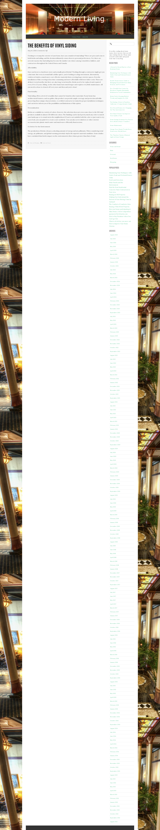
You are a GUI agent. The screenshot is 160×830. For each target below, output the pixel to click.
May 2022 (113, 367)
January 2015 (114, 709)
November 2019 (115, 483)
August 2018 (114, 542)
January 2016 (114, 662)
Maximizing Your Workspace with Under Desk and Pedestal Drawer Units (120, 75)
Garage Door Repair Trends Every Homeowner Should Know (120, 130)
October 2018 (114, 534)
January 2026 (114, 262)
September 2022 (115, 351)
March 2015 (113, 701)
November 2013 (115, 763)
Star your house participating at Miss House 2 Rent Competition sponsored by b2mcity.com (120, 211)
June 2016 (113, 643)
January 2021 (114, 429)
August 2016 (114, 635)
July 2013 (112, 779)
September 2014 (115, 724)
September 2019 (115, 491)
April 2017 (113, 604)
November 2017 (115, 577)
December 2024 (115, 281)
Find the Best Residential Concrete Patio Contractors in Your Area (119, 189)
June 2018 (113, 549)
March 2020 (113, 468)
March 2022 (113, 375)
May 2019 (113, 507)
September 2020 (115, 445)
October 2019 (114, 487)
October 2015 (114, 674)
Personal (113, 154)
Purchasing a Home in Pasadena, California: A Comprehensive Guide (121, 103)
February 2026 (114, 258)
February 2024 (114, 301)
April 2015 (113, 697)
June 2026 (113, 242)
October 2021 (114, 394)
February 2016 (114, 658)
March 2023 (113, 328)
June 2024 (113, 293)
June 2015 (113, 689)
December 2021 (115, 386)
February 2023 (114, 332)
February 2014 (114, 752)
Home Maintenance (116, 125)
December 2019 (115, 480)
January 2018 (114, 569)
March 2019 (113, 514)
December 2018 (115, 526)
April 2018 (113, 557)
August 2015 (114, 682)
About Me (85, 37)
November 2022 (115, 343)
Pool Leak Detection (116, 180)
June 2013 (113, 783)
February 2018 (114, 565)
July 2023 (113, 316)
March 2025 (113, 277)
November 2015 (115, 670)
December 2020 (115, 433)
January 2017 (114, 616)
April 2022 (113, 371)
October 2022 (114, 347)
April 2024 (113, 297)
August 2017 (114, 588)
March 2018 (113, 561)
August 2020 (114, 448)
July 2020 (113, 452)
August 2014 (114, 728)
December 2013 (115, 759)
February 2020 (114, 472)
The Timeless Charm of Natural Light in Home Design (120, 136)
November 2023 (115, 309)
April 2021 (113, 417)
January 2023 (114, 336)
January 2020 (114, 476)
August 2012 (114, 822)
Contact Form (76, 37)
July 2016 (113, 639)
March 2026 (113, 254)
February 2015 (114, 705)
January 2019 (114, 522)
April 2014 (113, 744)
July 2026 (113, 239)
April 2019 (113, 511)
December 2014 (115, 713)
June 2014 (113, 736)
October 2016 (114, 627)
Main (111, 150)
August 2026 (114, 235)
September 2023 (115, 312)
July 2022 (113, 359)
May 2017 (113, 600)
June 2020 (113, 456)
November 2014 (115, 717)
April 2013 (113, 790)
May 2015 (113, 693)
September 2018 (115, 538)
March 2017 (113, 608)
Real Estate (113, 158)
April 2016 (113, 651)
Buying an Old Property (117, 195)
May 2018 (113, 553)
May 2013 (113, 787)
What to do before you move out (120, 221)
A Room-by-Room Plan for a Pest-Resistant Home (120, 68)
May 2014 (113, 740)
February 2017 (114, 612)
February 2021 (114, 425)
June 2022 (113, 363)
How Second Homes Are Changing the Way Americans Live (120, 109)
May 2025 (113, 274)
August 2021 (114, 402)
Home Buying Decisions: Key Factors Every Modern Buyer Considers (121, 120)
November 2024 (115, 285)
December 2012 (115, 806)
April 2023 (113, 324)
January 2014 (114, 755)
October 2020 (114, 441)
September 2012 (115, 818)
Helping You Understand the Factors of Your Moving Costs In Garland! (120, 199)
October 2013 (114, 767)
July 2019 (113, 499)
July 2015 (113, 685)
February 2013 (114, 798)
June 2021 (113, 410)
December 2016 (115, 619)
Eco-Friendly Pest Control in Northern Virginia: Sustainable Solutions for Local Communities (120, 90)
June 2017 (113, 596)
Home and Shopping (34, 143)
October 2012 (114, 814)
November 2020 (115, 437)
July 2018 (113, 546)
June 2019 (113, 503)
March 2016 (113, 654)
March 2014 (113, 748)
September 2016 (115, 631)
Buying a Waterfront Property (119, 207)
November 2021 (115, 390)
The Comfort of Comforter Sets (120, 204)
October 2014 (114, 720)
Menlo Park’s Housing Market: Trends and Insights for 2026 (119, 97)
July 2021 (112, 406)
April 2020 (113, 464)
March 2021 (113, 421)
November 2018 (115, 530)
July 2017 (112, 592)
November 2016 (115, 623)
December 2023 (115, 305)
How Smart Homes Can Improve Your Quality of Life (120, 114)
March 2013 (113, 794)
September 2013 (115, 771)
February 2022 (114, 378)
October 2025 (114, 266)
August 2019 (114, 495)
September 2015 (115, 678)
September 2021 (115, 398)
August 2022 (114, 355)
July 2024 (113, 289)
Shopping (113, 162)
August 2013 (114, 775)
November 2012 (115, 810)
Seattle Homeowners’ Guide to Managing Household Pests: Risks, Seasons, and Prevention (120, 82)
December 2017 (115, 573)
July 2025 (113, 270)
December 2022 (115, 340)
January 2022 (114, 382)
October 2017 (114, 581)
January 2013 (114, 802)
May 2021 (113, 413)
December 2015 (115, 666)
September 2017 (115, 584)
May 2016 (113, 647)
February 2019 (114, 518)
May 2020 (113, 460)
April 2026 (113, 250)
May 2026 (113, 246)
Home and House (46, 143)
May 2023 (113, 320)
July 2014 (113, 732)
